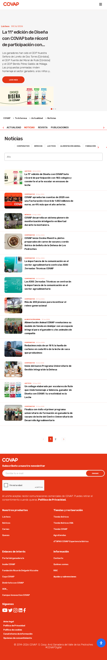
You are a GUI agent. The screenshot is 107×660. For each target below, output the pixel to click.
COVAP (6, 118)
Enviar (95, 473)
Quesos (5, 535)
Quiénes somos (61, 564)
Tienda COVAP (60, 529)
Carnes (5, 529)
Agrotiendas (60, 535)
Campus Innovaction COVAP (16, 595)
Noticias (29, 127)
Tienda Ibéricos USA (63, 523)
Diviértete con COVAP (13, 583)
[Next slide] (103, 127)
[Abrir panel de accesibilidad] (101, 642)
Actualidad (14, 127)
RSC (56, 570)
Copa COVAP (8, 577)
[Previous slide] (3, 127)
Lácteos (6, 517)
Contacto (58, 558)
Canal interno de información (17, 634)
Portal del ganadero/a (13, 558)
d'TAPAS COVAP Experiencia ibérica (71, 541)
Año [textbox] (9, 157)
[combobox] (53, 157)
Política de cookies (12, 630)
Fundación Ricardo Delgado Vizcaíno (20, 570)
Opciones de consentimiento (17, 638)
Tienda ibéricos (61, 517)
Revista (43, 127)
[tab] (51, 109)
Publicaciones (60, 127)
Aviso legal (8, 621)
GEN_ (5, 589)
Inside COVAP (9, 564)
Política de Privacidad (14, 625)
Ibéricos (6, 523)
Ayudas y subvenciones (65, 577)
